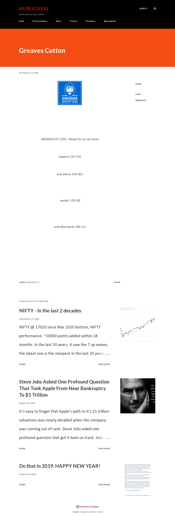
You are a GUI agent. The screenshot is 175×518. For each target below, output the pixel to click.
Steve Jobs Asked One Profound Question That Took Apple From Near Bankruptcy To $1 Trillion (64, 388)
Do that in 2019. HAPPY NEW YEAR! (59, 466)
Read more (104, 364)
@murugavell (110, 21)
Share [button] (138, 84)
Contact (73, 21)
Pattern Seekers (39, 21)
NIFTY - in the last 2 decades (50, 310)
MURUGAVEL (34, 8)
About (58, 21)
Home (21, 21)
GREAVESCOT (140, 100)
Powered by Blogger (89, 506)
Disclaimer (90, 21)
